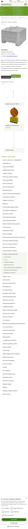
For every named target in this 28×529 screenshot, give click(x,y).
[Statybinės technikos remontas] (6, 4)
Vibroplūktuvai (6, 163)
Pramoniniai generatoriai (9, 296)
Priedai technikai (7, 364)
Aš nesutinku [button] (14, 523)
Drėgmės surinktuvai (8, 200)
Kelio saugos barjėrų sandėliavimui (13, 267)
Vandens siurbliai (7, 173)
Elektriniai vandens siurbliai (10, 177)
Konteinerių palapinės (8, 360)
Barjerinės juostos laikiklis (12, 104)
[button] (14, 526)
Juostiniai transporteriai (9, 283)
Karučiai (5, 367)
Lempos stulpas (10, 150)
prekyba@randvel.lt (12, 56)
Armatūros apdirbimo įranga (10, 240)
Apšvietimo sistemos (8, 300)
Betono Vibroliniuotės (8, 187)
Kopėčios (5, 387)
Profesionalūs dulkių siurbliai (10, 207)
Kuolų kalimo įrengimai (9, 197)
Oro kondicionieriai (8, 327)
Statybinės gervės (7, 377)
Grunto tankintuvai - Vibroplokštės (12, 160)
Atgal (26, 18)
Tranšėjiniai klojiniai (21, 14)
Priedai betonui (7, 227)
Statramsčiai (6, 350)
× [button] (26, 498)
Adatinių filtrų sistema (9, 313)
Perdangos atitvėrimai (10, 272)
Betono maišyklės (7, 234)
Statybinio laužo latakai (9, 293)
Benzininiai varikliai (8, 213)
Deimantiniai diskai (8, 333)
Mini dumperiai (7, 286)
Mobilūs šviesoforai (9, 265)
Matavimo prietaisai (8, 380)
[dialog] (14, 513)
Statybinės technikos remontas (6, 11)
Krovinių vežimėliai (8, 317)
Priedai (12, 18)
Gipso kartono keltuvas (9, 330)
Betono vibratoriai (8, 183)
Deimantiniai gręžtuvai (9, 303)
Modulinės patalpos (7, 14)
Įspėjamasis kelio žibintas (12, 125)
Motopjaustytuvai (7, 190)
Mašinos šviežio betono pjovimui (11, 224)
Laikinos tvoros (7, 276)
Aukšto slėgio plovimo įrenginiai (11, 353)
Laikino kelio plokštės (8, 166)
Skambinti (15, 76)
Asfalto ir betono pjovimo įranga (11, 193)
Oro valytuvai (6, 320)
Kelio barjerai (7, 257)
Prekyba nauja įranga (13, 8)
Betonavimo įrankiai (8, 230)
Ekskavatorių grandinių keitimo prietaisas (14, 323)
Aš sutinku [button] (14, 519)
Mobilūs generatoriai (8, 170)
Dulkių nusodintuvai (8, 357)
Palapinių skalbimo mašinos (10, 390)
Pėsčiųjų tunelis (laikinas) (10, 270)
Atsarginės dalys (20, 11)
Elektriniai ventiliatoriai (9, 247)
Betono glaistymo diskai (9, 217)
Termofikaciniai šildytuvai (10, 210)
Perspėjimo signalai (9, 262)
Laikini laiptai (6, 280)
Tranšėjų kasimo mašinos (9, 340)
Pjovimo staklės (7, 347)
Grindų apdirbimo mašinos (10, 250)
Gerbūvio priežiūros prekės (10, 343)
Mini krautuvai (6, 394)
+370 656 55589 (20, 1)
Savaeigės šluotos (7, 290)
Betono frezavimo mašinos (10, 244)
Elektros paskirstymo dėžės (10, 310)
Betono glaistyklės (8, 180)
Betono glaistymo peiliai (9, 220)
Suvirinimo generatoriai (9, 374)
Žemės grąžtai (6, 337)
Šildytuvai (5, 203)
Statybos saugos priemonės (5, 18)
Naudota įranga (7, 384)
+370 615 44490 (12, 1)
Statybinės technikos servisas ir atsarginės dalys (8, 17)
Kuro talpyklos (6, 370)
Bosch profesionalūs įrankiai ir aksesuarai (14, 237)
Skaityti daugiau (4, 505)
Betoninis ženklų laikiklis (18, 18)
